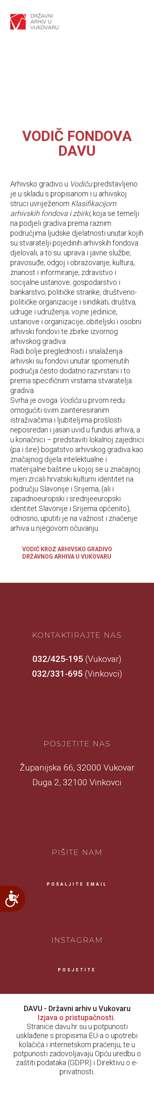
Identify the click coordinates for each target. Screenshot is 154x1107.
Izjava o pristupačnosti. (76, 1017)
